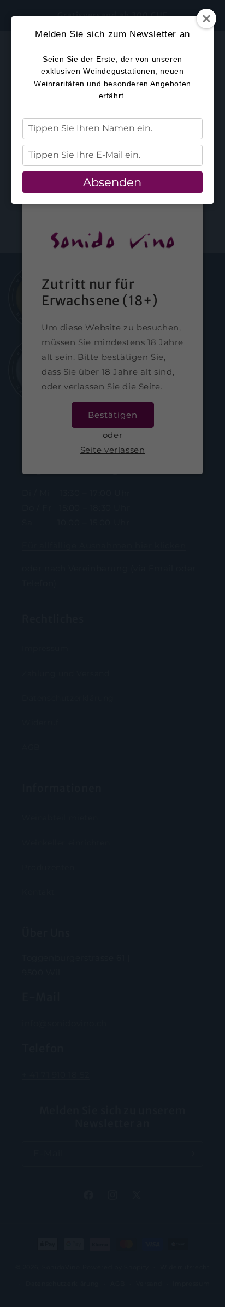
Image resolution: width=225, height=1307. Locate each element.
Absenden (112, 182)
